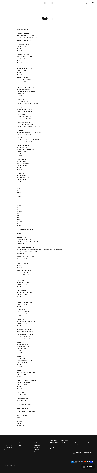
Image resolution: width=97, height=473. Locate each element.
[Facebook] (51, 448)
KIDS (41, 7)
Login (20, 445)
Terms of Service (37, 449)
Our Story (36, 443)
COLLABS (56, 7)
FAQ (5, 443)
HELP (5, 440)
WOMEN (35, 7)
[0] (92, 3)
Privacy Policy (37, 451)
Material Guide (37, 445)
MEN (29, 7)
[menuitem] (29, 7)
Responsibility (37, 447)
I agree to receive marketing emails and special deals (83, 453)
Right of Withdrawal (8, 447)
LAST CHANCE (65, 7)
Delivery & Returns (8, 445)
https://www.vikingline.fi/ (22, 29)
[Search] (89, 3)
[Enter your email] (91, 449)
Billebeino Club (22, 443)
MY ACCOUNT (22, 440)
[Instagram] (55, 448)
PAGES (36, 440)
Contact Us (6, 449)
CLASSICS (48, 7)
